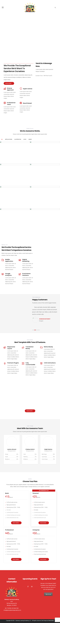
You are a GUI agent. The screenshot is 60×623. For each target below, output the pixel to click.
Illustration (5, 162)
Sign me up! (48, 594)
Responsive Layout (11, 347)
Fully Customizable (30, 363)
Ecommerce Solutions (26, 274)
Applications (5, 184)
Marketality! (51, 620)
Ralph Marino (30, 449)
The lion (34, 180)
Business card (36, 158)
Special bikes (6, 225)
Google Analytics (8, 274)
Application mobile (8, 158)
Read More (8, 83)
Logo (33, 162)
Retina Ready (48, 347)
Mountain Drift (7, 180)
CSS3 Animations (50, 363)
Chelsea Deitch (11, 449)
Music (35, 162)
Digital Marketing (25, 260)
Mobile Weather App (8, 203)
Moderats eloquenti (38, 225)
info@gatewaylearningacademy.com (12, 610)
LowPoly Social (37, 203)
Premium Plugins (13, 363)
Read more (30, 410)
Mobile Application (9, 260)
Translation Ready (30, 347)
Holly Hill (48, 449)
